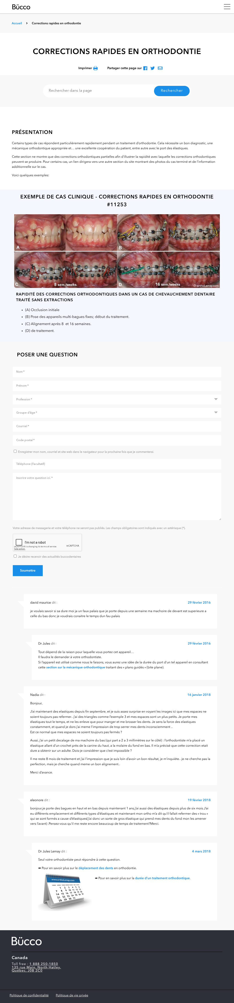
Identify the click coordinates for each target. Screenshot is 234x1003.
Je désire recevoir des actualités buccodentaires (49, 557)
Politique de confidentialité (29, 995)
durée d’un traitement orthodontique (162, 878)
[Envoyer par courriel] (160, 68)
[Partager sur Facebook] (145, 68)
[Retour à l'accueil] (115, 6)
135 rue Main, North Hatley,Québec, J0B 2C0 (36, 969)
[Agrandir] (117, 251)
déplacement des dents (96, 868)
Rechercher (172, 91)
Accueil (17, 23)
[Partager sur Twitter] (152, 68)
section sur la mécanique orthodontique (75, 667)
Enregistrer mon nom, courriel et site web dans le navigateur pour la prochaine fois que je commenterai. (86, 452)
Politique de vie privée (72, 995)
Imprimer (85, 68)
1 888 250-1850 (43, 964)
